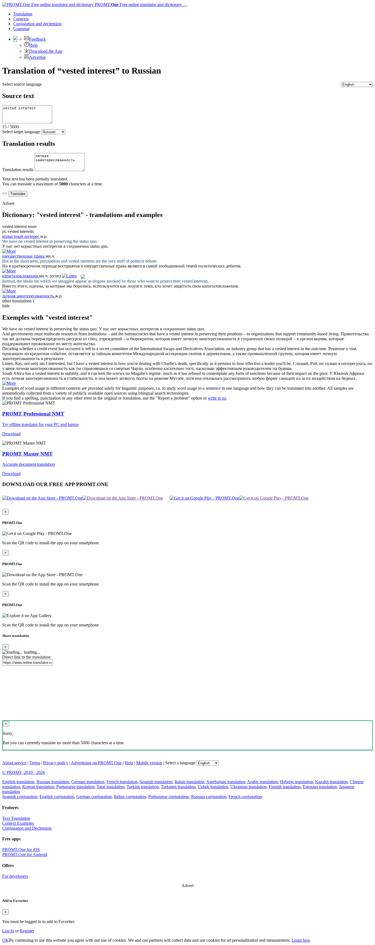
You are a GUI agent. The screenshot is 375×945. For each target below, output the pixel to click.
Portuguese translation (75, 786)
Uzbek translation (213, 786)
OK (5, 940)
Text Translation (16, 818)
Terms (34, 762)
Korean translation (38, 786)
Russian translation (53, 781)
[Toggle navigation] (185, 6)
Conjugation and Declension (27, 828)
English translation (18, 781)
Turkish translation (143, 786)
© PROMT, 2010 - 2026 (23, 772)
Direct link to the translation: (26, 657)
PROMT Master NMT (27, 454)
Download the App (45, 51)
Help (33, 45)
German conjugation (94, 796)
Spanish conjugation (19, 796)
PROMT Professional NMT (33, 414)
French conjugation (245, 796)
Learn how (301, 940)
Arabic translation (262, 781)
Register (27, 931)
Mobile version (149, 762)
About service (14, 762)
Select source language (22, 84)
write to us (217, 398)
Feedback (37, 39)
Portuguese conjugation (168, 796)
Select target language (21, 131)
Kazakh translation (331, 781)
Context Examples (18, 823)
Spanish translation (156, 781)
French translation (122, 781)
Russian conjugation (208, 796)
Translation (22, 14)
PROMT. (138, 4)
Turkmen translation (178, 786)
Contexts (21, 18)
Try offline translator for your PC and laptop (40, 424)
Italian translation (189, 781)
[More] (9, 383)
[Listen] (69, 276)
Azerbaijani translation (225, 781)
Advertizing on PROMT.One (96, 762)
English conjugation (57, 796)
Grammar (21, 28)
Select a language (180, 762)
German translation (87, 781)
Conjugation (37, 23)
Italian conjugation (130, 796)
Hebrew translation (296, 781)
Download (11, 433)
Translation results (17, 169)
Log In (8, 931)
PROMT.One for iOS (21, 849)
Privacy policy (55, 762)
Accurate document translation (28, 464)
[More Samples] (9, 251)
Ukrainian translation (248, 786)
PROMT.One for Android (24, 854)
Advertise (37, 57)
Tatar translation (110, 786)
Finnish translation (285, 786)
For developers (15, 876)
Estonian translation (320, 786)
